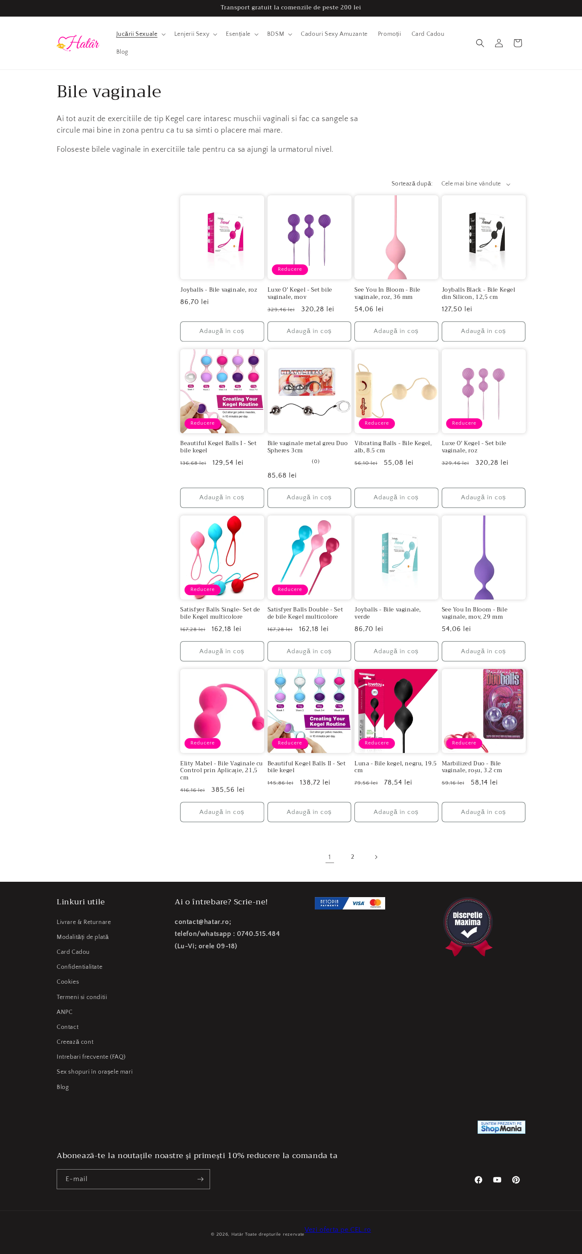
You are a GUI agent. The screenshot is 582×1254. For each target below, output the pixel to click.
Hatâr (237, 1234)
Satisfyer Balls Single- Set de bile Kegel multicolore (220, 613)
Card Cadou (73, 952)
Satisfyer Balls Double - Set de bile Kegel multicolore (305, 613)
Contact (67, 1027)
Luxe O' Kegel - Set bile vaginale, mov (300, 294)
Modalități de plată (83, 937)
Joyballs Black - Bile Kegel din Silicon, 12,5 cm (479, 294)
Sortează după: (412, 183)
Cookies (68, 982)
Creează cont (75, 1042)
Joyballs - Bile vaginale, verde (387, 613)
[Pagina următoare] (375, 857)
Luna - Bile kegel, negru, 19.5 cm (395, 767)
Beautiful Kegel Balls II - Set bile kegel (307, 767)
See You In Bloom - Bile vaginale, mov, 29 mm (475, 613)
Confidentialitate (79, 967)
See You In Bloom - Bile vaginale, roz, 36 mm (387, 294)
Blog (63, 1087)
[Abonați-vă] (200, 1179)
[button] (140, 34)
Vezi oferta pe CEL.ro (338, 1230)
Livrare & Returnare (84, 922)
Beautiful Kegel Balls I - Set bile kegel (218, 447)
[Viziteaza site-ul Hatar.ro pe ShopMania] (501, 1129)
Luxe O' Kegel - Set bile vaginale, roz (474, 447)
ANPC (64, 1012)
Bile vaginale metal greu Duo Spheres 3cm (308, 447)
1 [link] (329, 857)
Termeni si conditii (82, 997)
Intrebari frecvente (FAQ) (91, 1057)
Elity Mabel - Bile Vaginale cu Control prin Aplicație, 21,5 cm (221, 771)
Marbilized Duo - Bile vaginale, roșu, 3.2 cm (472, 767)
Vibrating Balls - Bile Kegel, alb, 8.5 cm (393, 447)
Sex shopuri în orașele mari (95, 1072)
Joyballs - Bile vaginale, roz (218, 290)
